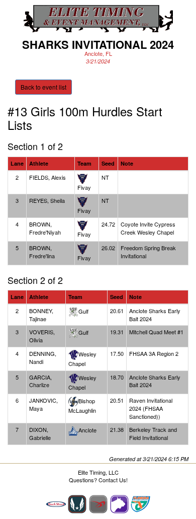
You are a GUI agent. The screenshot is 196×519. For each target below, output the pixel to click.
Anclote (87, 430)
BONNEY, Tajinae (41, 315)
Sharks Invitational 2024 (98, 44)
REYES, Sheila (47, 200)
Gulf (83, 311)
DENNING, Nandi (42, 357)
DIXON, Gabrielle (40, 433)
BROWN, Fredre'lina (42, 252)
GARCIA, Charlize (40, 381)
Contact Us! (113, 480)
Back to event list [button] (43, 87)
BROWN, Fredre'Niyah (45, 228)
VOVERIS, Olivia (42, 336)
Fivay (84, 187)
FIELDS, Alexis (47, 177)
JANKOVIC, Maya (43, 404)
